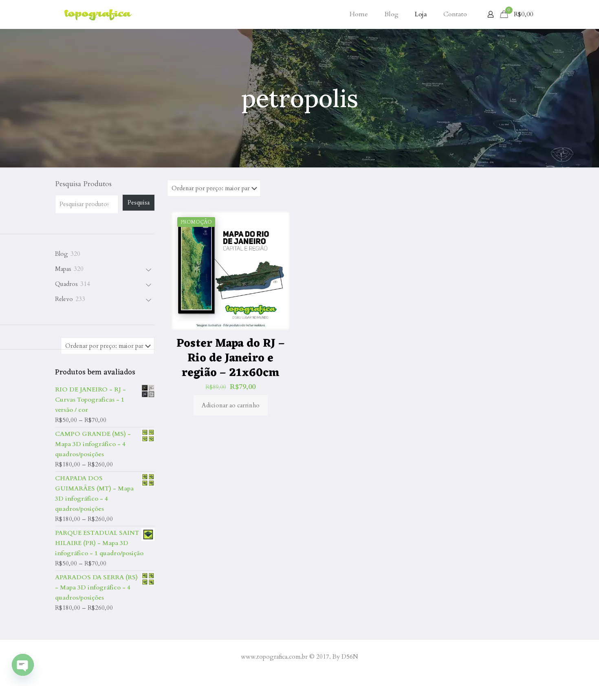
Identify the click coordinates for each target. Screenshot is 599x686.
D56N (349, 657)
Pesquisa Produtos (83, 184)
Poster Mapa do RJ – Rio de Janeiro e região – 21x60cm (230, 358)
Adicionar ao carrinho (231, 405)
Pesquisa (139, 202)
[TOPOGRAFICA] (98, 14)
